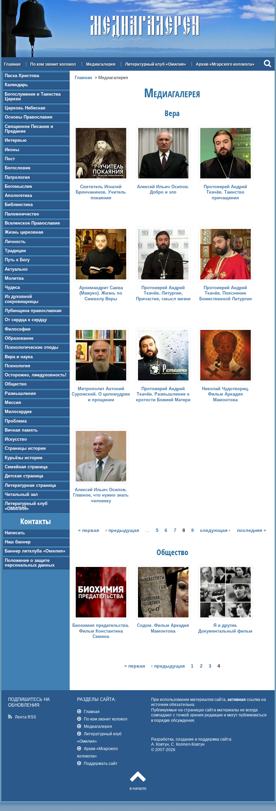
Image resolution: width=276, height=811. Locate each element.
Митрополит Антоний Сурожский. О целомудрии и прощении (101, 394)
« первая (88, 530)
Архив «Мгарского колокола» (225, 64)
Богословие (17, 167)
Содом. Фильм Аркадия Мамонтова (163, 628)
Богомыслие (18, 186)
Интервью (16, 140)
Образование (19, 338)
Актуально (16, 269)
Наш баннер (18, 541)
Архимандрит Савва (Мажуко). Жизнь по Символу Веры (101, 293)
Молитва (14, 278)
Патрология (17, 177)
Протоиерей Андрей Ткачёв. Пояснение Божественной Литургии (225, 293)
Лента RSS (25, 717)
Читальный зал (21, 494)
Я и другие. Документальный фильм (225, 628)
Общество (16, 383)
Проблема (16, 421)
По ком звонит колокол (53, 64)
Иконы (12, 149)
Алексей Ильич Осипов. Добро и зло (163, 189)
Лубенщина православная (33, 310)
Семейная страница (26, 466)
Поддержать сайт (100, 763)
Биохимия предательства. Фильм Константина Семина (100, 631)
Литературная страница (30, 485)
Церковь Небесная (25, 107)
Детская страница (24, 475)
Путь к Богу (17, 259)
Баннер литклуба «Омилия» (35, 550)
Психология (17, 365)
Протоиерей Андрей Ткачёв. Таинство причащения (225, 192)
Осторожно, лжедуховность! (35, 374)
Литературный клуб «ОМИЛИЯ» (26, 506)
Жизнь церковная (24, 232)
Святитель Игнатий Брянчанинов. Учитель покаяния (101, 192)
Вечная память (21, 430)
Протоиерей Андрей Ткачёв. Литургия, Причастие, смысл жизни (163, 293)
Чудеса (12, 287)
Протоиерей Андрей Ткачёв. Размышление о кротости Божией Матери (163, 394)
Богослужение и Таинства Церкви (33, 96)
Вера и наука (19, 356)
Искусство (16, 439)
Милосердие (18, 411)
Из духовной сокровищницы (21, 299)
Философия (18, 329)
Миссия (13, 402)
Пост (10, 158)
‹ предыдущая (122, 530)
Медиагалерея (100, 64)
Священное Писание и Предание (29, 129)
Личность (15, 241)
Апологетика (18, 195)
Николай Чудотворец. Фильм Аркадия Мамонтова (225, 394)
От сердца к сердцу (26, 319)
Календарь (16, 84)
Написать (15, 532)
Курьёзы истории (23, 457)
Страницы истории (25, 448)
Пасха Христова (22, 75)
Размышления (20, 393)
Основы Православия (29, 117)
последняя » (251, 530)
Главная (12, 64)
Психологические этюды (31, 347)
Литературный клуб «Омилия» (155, 64)
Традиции (15, 250)
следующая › (215, 530)
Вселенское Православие (32, 223)
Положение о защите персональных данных (30, 563)
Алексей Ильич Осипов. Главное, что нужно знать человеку (101, 495)
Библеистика (19, 204)
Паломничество (22, 213)
